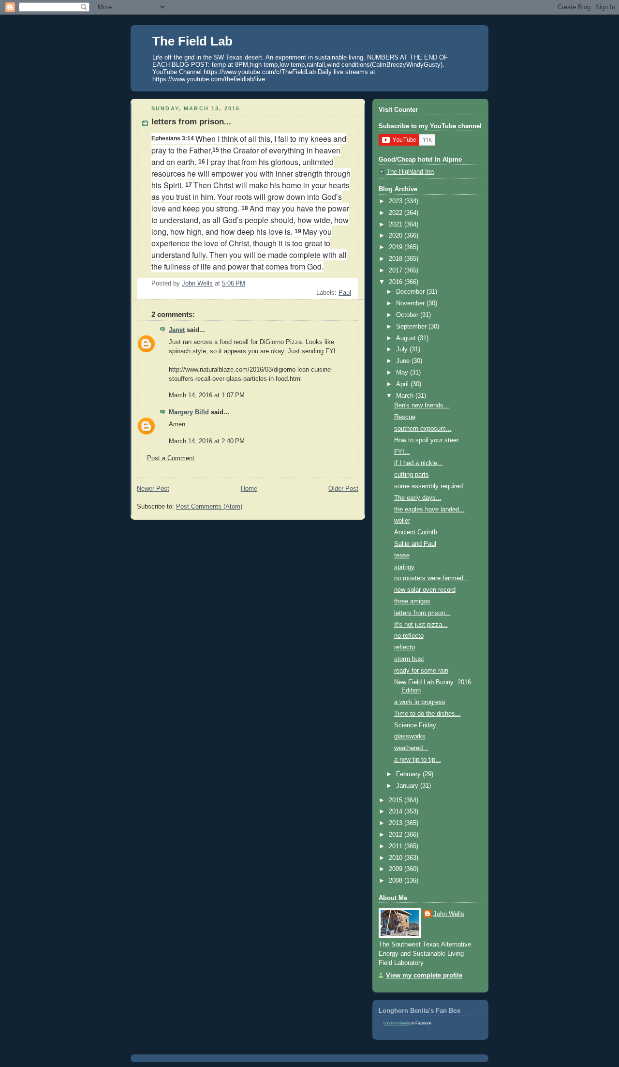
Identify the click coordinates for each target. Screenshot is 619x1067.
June (404, 361)
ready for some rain (421, 670)
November (411, 303)
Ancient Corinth (415, 532)
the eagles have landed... (429, 509)
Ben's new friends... (421, 405)
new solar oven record (425, 589)
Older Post (343, 488)
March (405, 395)
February (409, 774)
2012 (396, 834)
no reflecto (409, 635)
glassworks (410, 736)
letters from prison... (422, 613)
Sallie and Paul (415, 544)
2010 (396, 858)
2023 (396, 201)
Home (249, 488)
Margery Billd (189, 412)
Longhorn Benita (396, 1023)
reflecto (404, 647)
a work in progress (419, 702)
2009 (396, 869)
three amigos (412, 601)
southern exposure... (423, 428)
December (411, 291)
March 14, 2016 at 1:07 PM (207, 395)
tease (402, 555)
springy (404, 567)
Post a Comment (170, 458)
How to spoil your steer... (429, 440)
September (412, 326)
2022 (396, 213)
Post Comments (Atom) (209, 506)
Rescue (404, 417)
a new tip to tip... (417, 759)
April (403, 384)
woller (402, 520)
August (407, 338)
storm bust (409, 659)
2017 (396, 270)
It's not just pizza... (421, 624)
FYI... (402, 452)
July (403, 349)
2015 (396, 800)
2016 (396, 282)
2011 (396, 846)
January (408, 785)
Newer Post (153, 488)
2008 (396, 880)
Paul (345, 292)
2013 (396, 823)
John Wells (448, 914)
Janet (177, 330)
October (408, 315)
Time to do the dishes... (427, 713)
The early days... (418, 498)
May (403, 372)
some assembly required (428, 486)
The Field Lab (192, 41)
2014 (396, 811)
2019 (396, 247)
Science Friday (415, 725)
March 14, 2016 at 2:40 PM (207, 441)
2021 (396, 224)
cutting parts (411, 474)
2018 (396, 258)
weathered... (411, 748)
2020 (396, 235)
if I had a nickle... (418, 463)
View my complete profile (424, 975)
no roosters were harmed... (431, 578)
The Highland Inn (410, 171)
